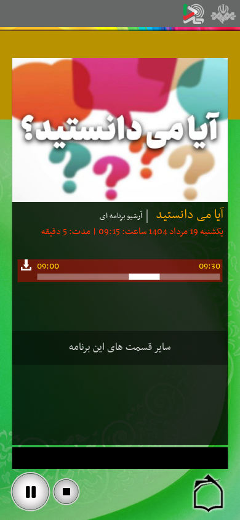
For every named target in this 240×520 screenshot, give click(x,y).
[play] (30, 491)
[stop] (66, 491)
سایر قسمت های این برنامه (120, 347)
